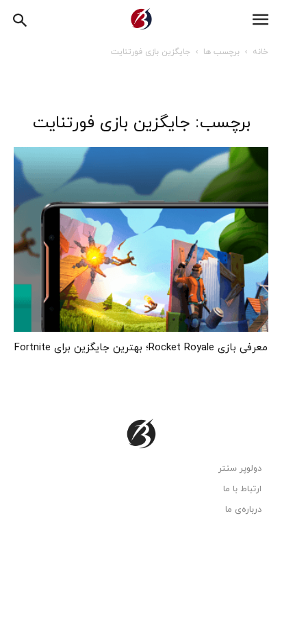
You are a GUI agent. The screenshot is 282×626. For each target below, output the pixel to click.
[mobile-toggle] (260, 19)
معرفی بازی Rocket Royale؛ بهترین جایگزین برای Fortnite (141, 348)
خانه (260, 52)
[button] (20, 18)
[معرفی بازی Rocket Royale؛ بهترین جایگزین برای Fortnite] (141, 239)
